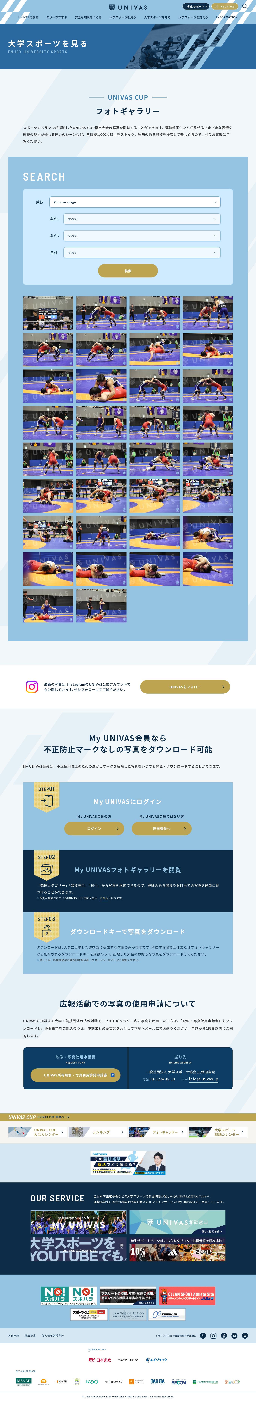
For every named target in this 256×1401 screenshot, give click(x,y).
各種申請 (13, 1335)
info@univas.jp (203, 1079)
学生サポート (196, 6)
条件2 (55, 236)
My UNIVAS (228, 6)
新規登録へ (162, 828)
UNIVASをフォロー (185, 686)
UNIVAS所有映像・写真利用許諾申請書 (75, 1075)
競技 (40, 202)
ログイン (94, 828)
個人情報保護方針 (53, 1335)
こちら (104, 898)
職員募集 (30, 1335)
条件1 (55, 219)
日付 (54, 253)
